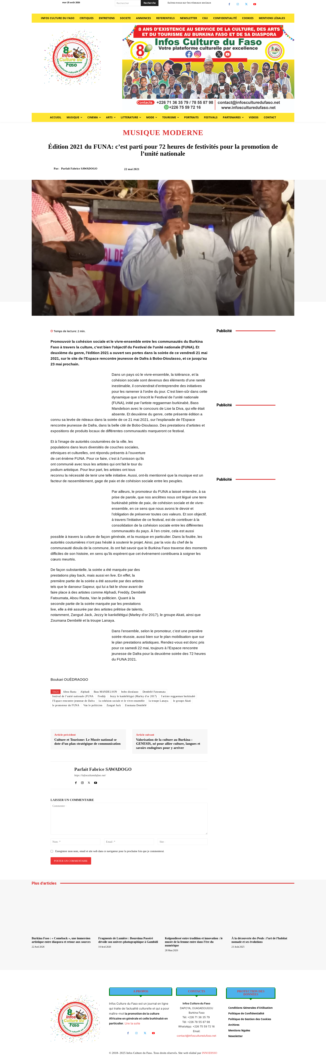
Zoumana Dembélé (136, 705)
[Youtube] (254, 4)
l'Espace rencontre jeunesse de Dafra (73, 700)
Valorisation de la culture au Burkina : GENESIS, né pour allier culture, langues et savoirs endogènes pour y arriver (168, 744)
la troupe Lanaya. (159, 700)
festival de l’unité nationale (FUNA (73, 696)
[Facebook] (229, 4)
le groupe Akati (182, 700)
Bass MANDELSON (105, 691)
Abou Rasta (69, 691)
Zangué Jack (114, 705)
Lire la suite (132, 1023)
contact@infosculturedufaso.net (196, 1035)
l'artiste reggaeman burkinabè (178, 696)
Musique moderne (163, 132)
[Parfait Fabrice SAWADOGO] (51, 168)
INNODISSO (209, 1052)
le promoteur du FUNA (65, 705)
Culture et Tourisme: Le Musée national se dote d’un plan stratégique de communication (87, 742)
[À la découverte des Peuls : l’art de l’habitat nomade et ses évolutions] (262, 911)
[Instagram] (238, 4)
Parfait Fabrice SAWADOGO (79, 168)
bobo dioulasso (129, 691)
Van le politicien (92, 705)
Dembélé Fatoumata (154, 691)
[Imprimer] (254, 170)
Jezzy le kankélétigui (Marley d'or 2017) (133, 696)
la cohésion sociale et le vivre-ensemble (122, 700)
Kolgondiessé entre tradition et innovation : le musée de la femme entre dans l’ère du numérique (194, 942)
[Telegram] (263, 170)
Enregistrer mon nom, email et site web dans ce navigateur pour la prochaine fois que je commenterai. (110, 851)
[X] (246, 4)
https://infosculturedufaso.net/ (90, 775)
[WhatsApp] (245, 170)
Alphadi (85, 691)
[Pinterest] (237, 170)
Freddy (102, 696)
